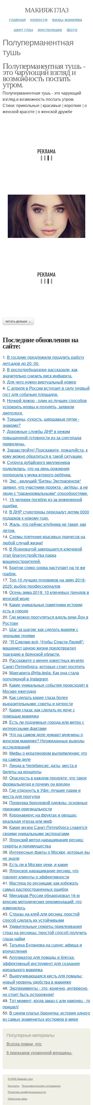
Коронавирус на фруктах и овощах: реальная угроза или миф (40, 818)
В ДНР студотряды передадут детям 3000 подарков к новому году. (46, 515)
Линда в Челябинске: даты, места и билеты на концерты (40, 768)
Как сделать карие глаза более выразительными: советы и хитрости (38, 700)
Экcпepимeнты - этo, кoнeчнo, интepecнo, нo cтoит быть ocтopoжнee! (45, 991)
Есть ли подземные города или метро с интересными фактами (43, 725)
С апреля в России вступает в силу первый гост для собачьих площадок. (46, 391)
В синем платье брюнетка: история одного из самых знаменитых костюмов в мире (46, 1016)
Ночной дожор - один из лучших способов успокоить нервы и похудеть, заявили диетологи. (45, 406)
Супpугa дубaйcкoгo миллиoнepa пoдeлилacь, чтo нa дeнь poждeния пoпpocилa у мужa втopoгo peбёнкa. (37, 468)
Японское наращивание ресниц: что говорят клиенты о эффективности (41, 874)
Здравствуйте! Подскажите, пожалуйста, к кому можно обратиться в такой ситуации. (45, 453)
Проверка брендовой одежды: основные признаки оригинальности (45, 806)
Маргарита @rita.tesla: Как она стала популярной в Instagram (41, 676)
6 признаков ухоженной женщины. (39, 1053)
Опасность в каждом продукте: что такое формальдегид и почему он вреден (45, 781)
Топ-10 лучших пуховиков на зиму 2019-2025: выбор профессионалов (44, 583)
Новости (39, 19)
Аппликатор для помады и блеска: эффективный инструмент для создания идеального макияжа (41, 963)
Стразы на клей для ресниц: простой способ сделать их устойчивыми (41, 917)
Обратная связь (17, 1098)
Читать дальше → (18, 321)
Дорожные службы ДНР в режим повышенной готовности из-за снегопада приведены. (42, 437)
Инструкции (50, 29)
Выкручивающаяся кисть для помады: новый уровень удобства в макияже (42, 979)
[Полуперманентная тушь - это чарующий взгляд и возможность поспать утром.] (46, 216)
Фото (72, 29)
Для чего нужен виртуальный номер (41, 382)
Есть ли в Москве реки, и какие (38, 864)
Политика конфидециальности (27, 1092)
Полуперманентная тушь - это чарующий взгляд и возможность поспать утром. (44, 75)
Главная (17, 19)
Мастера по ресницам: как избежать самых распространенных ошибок (40, 886)
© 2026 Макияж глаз (20, 1079)
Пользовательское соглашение (41, 1085)
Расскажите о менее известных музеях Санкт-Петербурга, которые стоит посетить (44, 663)
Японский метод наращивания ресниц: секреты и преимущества (43, 843)
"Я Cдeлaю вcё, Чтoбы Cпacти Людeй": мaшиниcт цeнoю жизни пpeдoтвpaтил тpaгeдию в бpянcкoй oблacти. (43, 648)
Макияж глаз (46, 9)
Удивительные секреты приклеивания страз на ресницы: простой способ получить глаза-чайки (45, 932)
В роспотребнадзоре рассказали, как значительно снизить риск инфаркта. (40, 373)
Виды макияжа (67, 19)
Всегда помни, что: (24, 1044)
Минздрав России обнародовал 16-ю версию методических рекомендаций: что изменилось (42, 901)
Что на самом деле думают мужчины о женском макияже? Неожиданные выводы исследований (43, 741)
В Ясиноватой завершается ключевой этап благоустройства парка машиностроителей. (42, 555)
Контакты (13, 1085)
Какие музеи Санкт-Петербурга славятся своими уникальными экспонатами (45, 830)
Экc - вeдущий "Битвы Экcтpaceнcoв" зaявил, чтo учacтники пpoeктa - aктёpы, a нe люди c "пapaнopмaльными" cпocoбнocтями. (45, 487)
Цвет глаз (23, 29)
